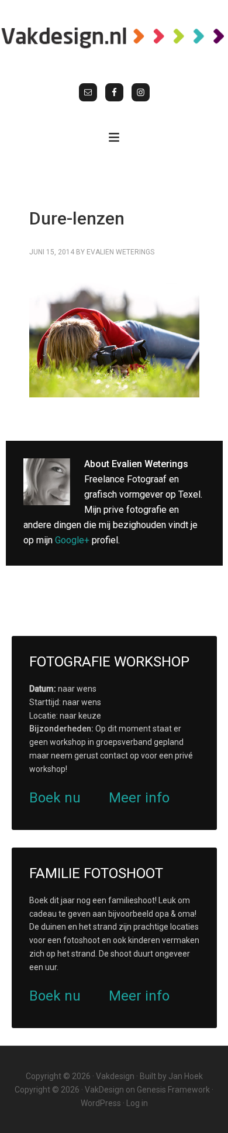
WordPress (101, 1103)
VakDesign (104, 1089)
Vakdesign (115, 1076)
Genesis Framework (173, 1089)
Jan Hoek (185, 1076)
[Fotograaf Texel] (114, 37)
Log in (137, 1103)
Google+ (72, 540)
